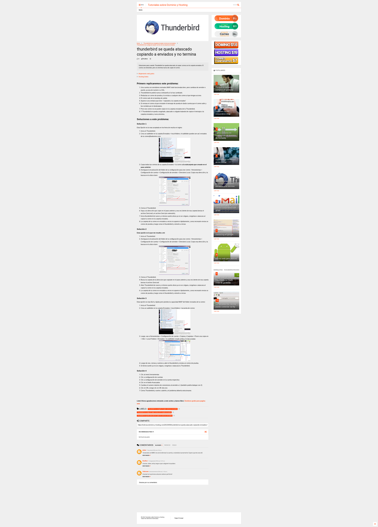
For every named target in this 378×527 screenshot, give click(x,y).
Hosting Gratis (143, 77)
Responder (146, 455)
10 (217, 300)
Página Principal (178, 518)
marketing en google (224, 234)
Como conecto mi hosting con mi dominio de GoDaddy (226, 135)
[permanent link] (150, 59)
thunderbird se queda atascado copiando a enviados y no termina (225, 183)
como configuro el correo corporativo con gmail (226, 208)
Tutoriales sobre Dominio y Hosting (168, 4)
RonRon (145, 461)
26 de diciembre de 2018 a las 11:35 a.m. (158, 471)
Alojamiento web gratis (146, 74)
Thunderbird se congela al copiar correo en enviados (159, 43)
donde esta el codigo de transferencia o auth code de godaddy (226, 280)
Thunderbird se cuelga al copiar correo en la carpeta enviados (156, 45)
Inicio (140, 10)
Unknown (146, 471)
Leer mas (216, 94)
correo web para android (226, 258)
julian (144, 450)
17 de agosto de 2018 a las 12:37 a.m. (156, 461)
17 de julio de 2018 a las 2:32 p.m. (154, 450)
